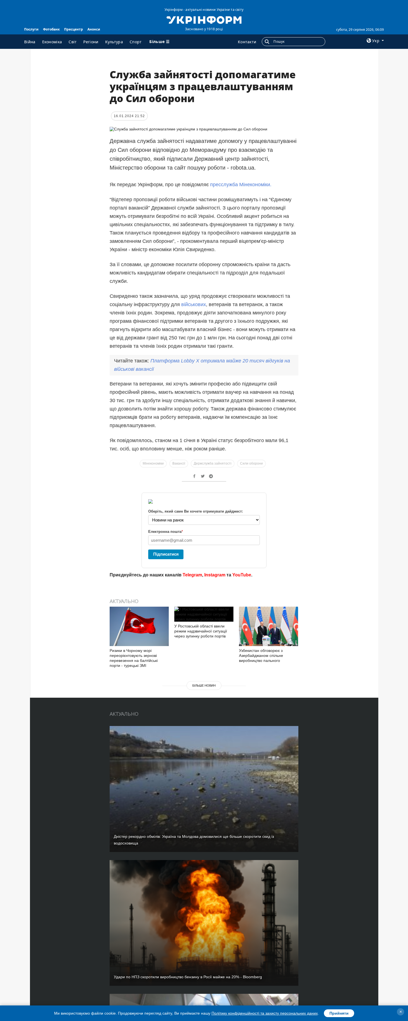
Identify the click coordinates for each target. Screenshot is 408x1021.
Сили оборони (251, 463)
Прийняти (339, 1013)
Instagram (214, 575)
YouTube (241, 575)
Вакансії (178, 463)
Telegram (192, 575)
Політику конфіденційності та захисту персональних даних (264, 1013)
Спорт (136, 41)
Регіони (90, 41)
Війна (30, 41)
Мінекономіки (153, 463)
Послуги (31, 29)
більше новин (204, 685)
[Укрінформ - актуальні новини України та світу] (204, 19)
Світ (73, 41)
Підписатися (166, 554)
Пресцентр (73, 29)
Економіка (52, 41)
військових (193, 304)
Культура (114, 41)
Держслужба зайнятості (212, 463)
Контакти (247, 41)
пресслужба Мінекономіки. (240, 184)
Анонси (93, 29)
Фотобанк (51, 29)
